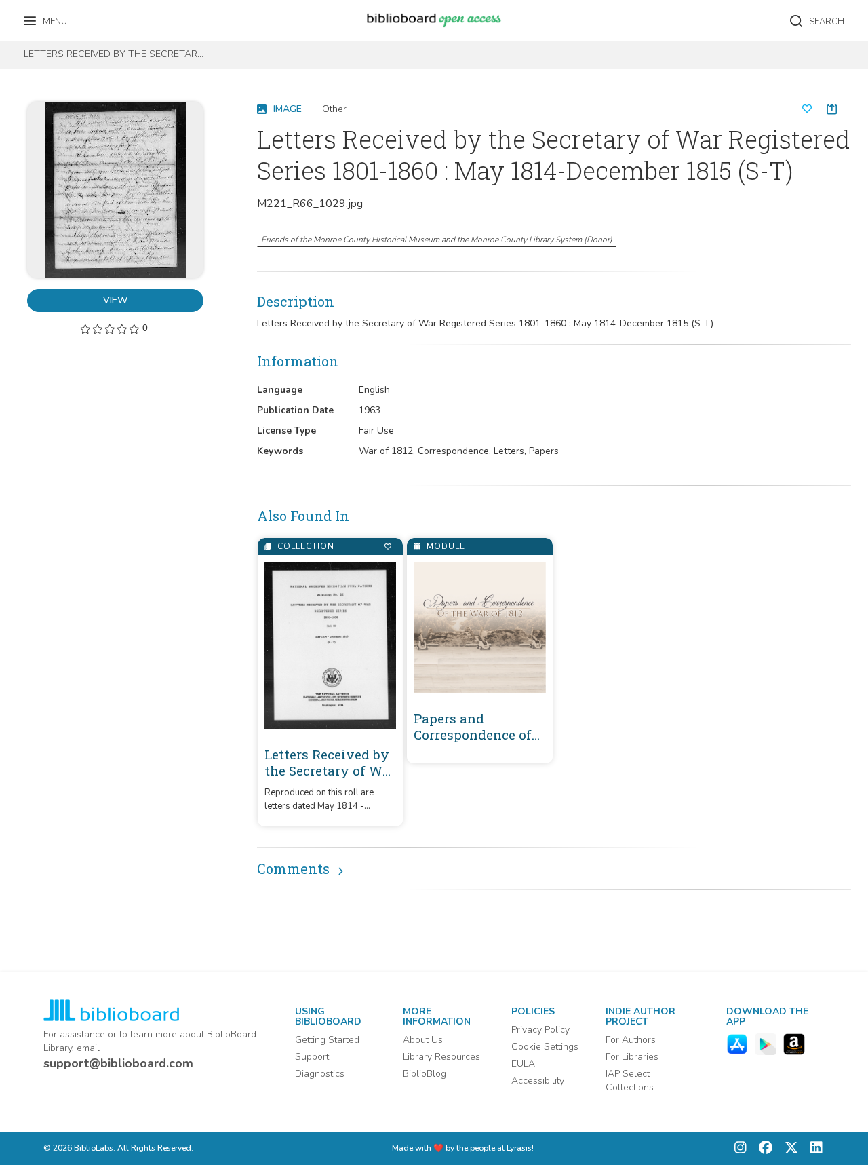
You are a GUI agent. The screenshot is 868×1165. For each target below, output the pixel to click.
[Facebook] (762, 1148)
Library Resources (441, 1056)
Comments (293, 868)
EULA (523, 1063)
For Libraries (632, 1056)
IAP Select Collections (630, 1080)
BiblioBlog (424, 1073)
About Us (423, 1039)
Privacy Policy (540, 1029)
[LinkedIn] (813, 1148)
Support (312, 1056)
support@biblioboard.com (118, 1063)
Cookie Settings (544, 1046)
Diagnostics (319, 1073)
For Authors (631, 1039)
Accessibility (537, 1080)
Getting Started (327, 1039)
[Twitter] (788, 1148)
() (436, 239)
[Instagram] (740, 1148)
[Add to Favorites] (387, 546)
